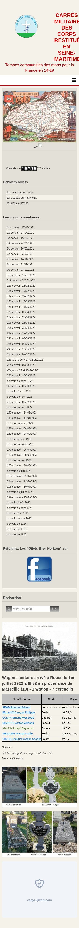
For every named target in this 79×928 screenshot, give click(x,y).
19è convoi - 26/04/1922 (21, 322)
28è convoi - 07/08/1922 (21, 365)
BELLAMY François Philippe (18, 712)
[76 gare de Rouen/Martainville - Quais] (39, 646)
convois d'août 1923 (18, 502)
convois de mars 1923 (20, 444)
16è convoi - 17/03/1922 (21, 306)
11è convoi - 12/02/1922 (21, 280)
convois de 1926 (16, 534)
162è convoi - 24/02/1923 (22, 433)
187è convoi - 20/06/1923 (22, 465)
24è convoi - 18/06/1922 (21, 349)
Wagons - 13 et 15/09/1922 (23, 370)
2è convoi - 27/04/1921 (20, 232)
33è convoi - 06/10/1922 (21, 386)
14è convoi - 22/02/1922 (21, 296)
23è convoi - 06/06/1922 (21, 343)
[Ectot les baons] (39, 786)
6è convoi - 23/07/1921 (20, 253)
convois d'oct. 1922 (18, 391)
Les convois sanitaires (21, 217)
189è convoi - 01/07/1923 (22, 476)
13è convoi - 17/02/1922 (21, 290)
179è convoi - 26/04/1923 (22, 449)
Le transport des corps (20, 192)
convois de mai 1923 (19, 460)
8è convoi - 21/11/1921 (20, 264)
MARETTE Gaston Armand (18, 723)
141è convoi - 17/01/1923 (22, 417)
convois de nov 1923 (19, 518)
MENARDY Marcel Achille (17, 733)
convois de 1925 (16, 529)
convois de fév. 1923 (19, 439)
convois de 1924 (16, 523)
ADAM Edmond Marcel (16, 707)
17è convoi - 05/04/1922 (21, 312)
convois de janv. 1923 (20, 423)
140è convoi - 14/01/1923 (22, 412)
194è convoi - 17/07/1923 (22, 481)
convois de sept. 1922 (20, 380)
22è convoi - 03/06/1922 (21, 338)
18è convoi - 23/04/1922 (21, 317)
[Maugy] (39, 834)
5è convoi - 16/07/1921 (20, 248)
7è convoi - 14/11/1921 (20, 259)
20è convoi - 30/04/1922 (21, 327)
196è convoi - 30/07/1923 (22, 486)
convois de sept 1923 (19, 507)
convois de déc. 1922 (19, 407)
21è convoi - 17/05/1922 (21, 333)
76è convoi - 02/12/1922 (21, 402)
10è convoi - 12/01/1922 (21, 275)
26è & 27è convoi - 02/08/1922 (25, 359)
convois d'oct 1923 (18, 513)
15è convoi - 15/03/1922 (21, 301)
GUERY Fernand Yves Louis (18, 717)
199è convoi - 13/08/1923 (22, 497)
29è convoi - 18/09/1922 (21, 375)
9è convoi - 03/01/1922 (20, 269)
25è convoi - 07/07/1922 (21, 354)
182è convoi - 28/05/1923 (22, 454)
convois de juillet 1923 (20, 492)
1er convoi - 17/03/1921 (21, 227)
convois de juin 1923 (19, 470)
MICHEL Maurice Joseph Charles (21, 739)
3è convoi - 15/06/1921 (20, 238)
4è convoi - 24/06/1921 (20, 243)
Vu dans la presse (17, 203)
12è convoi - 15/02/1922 (21, 285)
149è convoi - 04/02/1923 (22, 428)
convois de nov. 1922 (19, 396)
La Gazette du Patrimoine (22, 197)
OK (54, 609)
